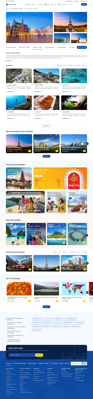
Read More (10, 91)
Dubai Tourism (57, 322)
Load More (46, 126)
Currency (72, 47)
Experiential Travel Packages (67, 374)
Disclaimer (8, 378)
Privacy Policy (9, 380)
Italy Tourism (66, 326)
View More (11, 176)
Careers (7, 382)
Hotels (48, 4)
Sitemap (49, 370)
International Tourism (38, 318)
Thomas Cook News (10, 387)
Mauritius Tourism (37, 322)
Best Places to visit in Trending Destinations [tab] (16, 327)
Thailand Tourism (80, 322)
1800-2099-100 (11, 1)
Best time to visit (24, 47)
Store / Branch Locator (11, 374)
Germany (76, 55)
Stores (77, 1)
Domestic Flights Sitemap (52, 380)
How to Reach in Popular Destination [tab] (14, 331)
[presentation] (5, 143)
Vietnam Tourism (76, 326)
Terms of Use (8, 376)
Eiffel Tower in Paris (19, 58)
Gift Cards (22, 380)
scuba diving (30, 56)
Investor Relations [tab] (64, 363)
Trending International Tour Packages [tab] (15, 336)
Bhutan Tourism (45, 326)
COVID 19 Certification (79, 375)
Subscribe (39, 355)
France (63, 55)
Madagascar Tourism (71, 318)
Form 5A (7, 395)
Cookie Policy (9, 391)
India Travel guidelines (79, 380)
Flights (41, 4)
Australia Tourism (56, 326)
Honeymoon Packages (24, 372)
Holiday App (36, 376)
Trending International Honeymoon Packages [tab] (13, 340)
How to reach (49, 47)
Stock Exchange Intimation (11, 389)
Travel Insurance (23, 382)
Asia (59, 252)
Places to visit (37, 47)
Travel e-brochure (37, 370)
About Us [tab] (8, 363)
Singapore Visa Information (25, 392)
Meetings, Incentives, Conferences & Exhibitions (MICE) (25, 377)
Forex (35, 4)
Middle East (72, 252)
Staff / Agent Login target (39, 372)
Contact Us (70, 1)
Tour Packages (61, 47)
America (84, 252)
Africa (79, 252)
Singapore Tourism (59, 318)
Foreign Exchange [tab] (43, 363)
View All (46, 156)
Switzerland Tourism (68, 322)
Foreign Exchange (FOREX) (25, 374)
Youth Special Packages (66, 376)
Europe (81, 56)
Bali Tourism (36, 326)
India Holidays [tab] (32, 363)
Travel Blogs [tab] (53, 363)
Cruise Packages (64, 372)
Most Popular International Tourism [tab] (15, 319)
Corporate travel (23, 390)
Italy (71, 55)
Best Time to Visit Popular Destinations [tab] (14, 323)
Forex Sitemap (50, 372)
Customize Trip (63, 4)
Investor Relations (10, 393)
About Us (8, 370)
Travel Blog (22, 388)
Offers (35, 374)
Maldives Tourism (37, 330)
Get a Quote (82, 47)
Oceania (64, 252)
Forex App (36, 378)
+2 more (82, 41)
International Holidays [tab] (19, 363)
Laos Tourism (49, 318)
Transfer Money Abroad (39, 380)
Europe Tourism (11, 47)
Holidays (21, 370)
